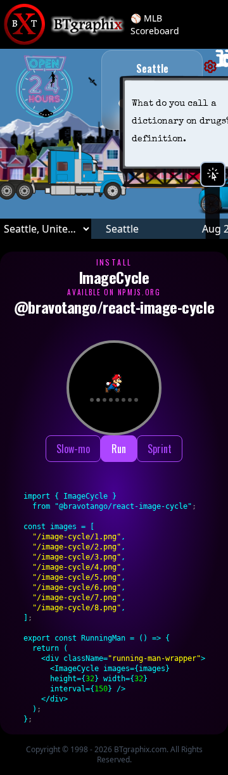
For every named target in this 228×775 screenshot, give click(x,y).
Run (118, 448)
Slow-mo (73, 448)
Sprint (160, 448)
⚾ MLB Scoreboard (154, 24)
